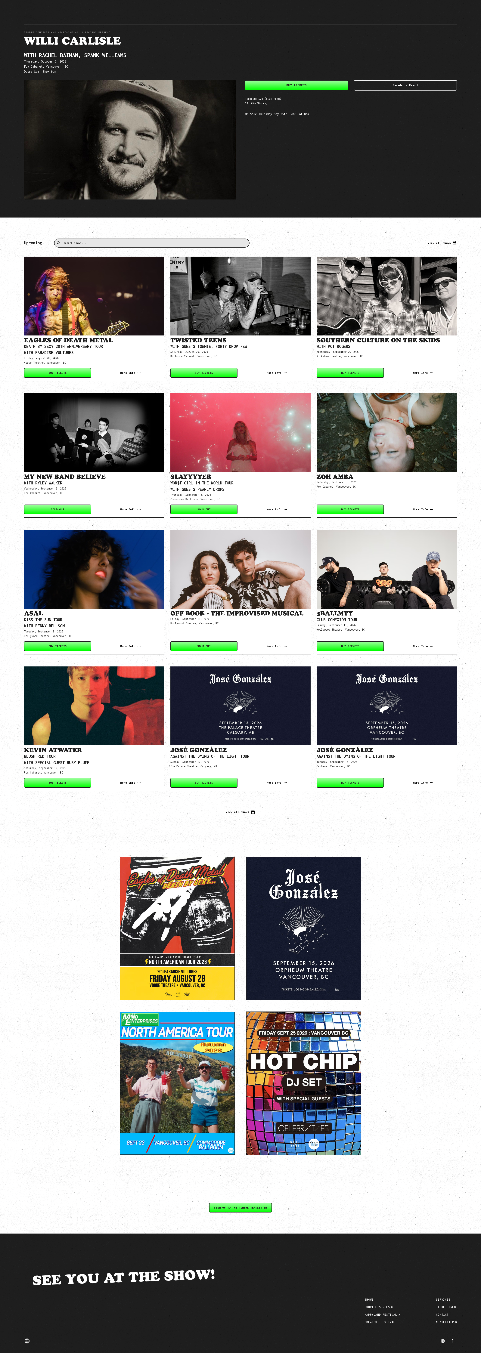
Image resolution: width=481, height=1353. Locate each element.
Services (443, 1299)
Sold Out (57, 509)
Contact (442, 1314)
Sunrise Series (377, 1307)
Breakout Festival (380, 1322)
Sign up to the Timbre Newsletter (240, 1207)
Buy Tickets (296, 85)
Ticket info (446, 1307)
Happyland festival (381, 1314)
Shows (369, 1299)
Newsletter (445, 1322)
